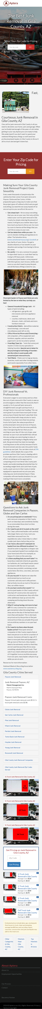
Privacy (37, 1005)
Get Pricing (14, 864)
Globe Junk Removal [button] (12, 709)
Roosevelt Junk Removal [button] (14, 753)
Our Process (6, 984)
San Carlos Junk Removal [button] (14, 715)
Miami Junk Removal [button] (12, 726)
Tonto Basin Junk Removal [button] (14, 737)
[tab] (21, 676)
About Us (5, 970)
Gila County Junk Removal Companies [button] (19, 760)
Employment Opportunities (12, 974)
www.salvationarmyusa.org (18, 240)
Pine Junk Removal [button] (12, 720)
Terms (5, 1008)
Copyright (13, 1008)
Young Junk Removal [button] (12, 748)
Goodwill (32, 240)
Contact (5, 988)
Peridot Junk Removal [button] (13, 731)
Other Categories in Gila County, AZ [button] (9, 944)
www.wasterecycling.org (12, 669)
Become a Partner (8, 997)
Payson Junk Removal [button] (13, 677)
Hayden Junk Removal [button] (13, 742)
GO (30, 47)
